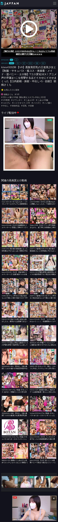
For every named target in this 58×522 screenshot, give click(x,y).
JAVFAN (12, 3)
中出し (6, 106)
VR (17, 94)
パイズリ (37, 103)
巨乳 (25, 106)
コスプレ (7, 103)
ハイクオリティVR (22, 103)
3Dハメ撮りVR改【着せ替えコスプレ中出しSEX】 (24, 97)
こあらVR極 (43, 100)
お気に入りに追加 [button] (11, 90)
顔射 (32, 106)
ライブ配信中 (9, 112)
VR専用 (6, 100)
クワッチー (17, 100)
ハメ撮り (48, 103)
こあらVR (30, 100)
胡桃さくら (8, 94)
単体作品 (16, 106)
